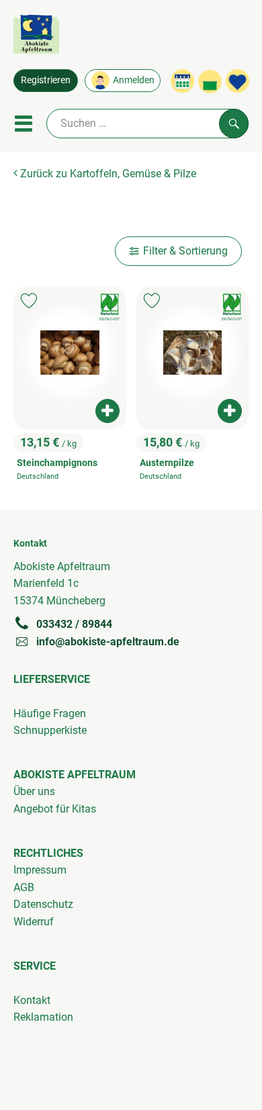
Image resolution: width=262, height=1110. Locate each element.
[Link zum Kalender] (182, 81)
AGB (23, 887)
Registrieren (46, 80)
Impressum (40, 870)
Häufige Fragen (49, 713)
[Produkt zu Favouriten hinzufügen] (29, 300)
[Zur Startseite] (36, 36)
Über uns (34, 791)
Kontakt (31, 1000)
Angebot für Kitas (54, 808)
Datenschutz (43, 904)
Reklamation (43, 1017)
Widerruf (33, 921)
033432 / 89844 (74, 624)
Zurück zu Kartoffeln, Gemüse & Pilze (106, 173)
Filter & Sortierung (185, 250)
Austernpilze (167, 463)
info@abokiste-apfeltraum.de (107, 641)
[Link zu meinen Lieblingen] (237, 81)
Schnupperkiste (50, 730)
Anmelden (134, 80)
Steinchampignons (57, 463)
